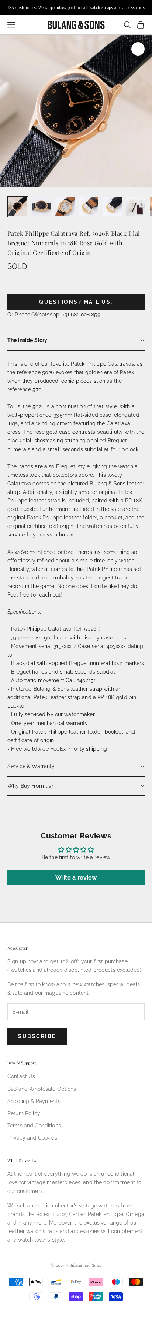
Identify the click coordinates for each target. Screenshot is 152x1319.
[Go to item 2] (41, 206)
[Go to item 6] (135, 206)
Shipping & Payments (34, 1101)
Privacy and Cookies (32, 1138)
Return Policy (23, 1113)
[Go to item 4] (88, 206)
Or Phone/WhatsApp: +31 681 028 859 (53, 315)
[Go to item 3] (65, 206)
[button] (76, 340)
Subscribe (37, 1036)
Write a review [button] (76, 877)
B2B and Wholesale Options (41, 1089)
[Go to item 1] (17, 206)
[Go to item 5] (112, 206)
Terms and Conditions (34, 1126)
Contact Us (21, 1076)
